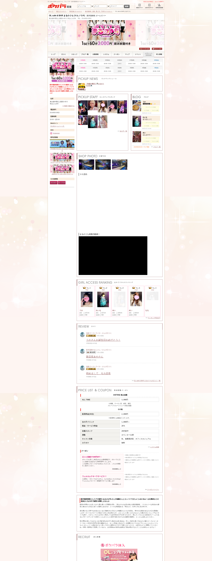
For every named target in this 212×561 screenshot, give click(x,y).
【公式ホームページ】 (57, 126)
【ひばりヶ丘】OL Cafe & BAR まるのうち (62, 162)
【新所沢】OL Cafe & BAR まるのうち (62, 174)
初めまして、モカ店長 (98, 373)
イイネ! (145, 49)
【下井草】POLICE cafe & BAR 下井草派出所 (62, 149)
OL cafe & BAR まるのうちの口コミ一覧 (147, 381)
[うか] (112, 107)
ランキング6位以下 (154, 318)
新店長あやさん (94, 356)
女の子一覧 (123, 131)
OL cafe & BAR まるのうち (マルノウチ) (67, 15)
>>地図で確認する (68, 106)
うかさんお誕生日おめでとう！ (103, 340)
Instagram (56, 133)
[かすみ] (102, 122)
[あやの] (122, 107)
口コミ (158, 49)
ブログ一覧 (157, 147)
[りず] (83, 122)
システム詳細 (154, 447)
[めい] (102, 107)
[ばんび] (93, 107)
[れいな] (93, 122)
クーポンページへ (153, 489)
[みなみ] (83, 107)
